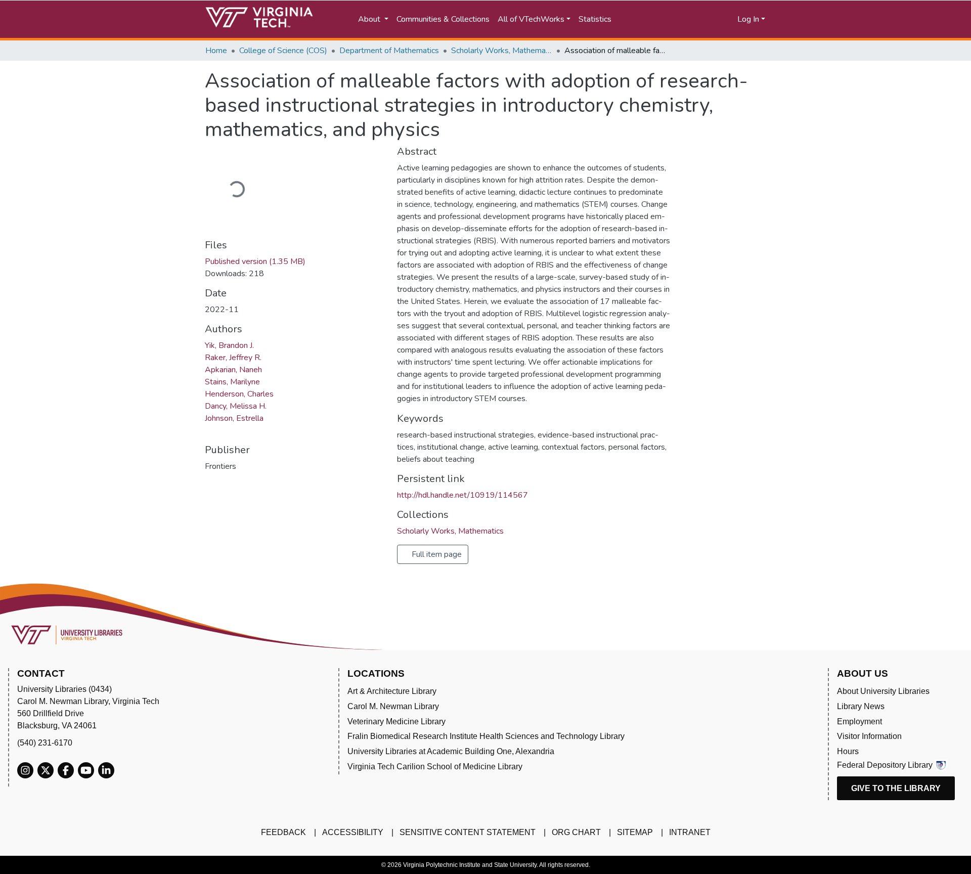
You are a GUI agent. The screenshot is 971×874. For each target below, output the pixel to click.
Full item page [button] (436, 554)
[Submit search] (653, 19)
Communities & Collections (443, 19)
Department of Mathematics (389, 50)
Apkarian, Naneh (233, 369)
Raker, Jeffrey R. (233, 357)
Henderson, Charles (239, 394)
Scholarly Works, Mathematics (501, 50)
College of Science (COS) (283, 50)
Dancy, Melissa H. (236, 406)
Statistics (595, 19)
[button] (698, 19)
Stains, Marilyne (232, 381)
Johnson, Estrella (234, 418)
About (370, 19)
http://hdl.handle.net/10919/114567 (462, 495)
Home (216, 50)
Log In (748, 19)
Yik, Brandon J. (229, 345)
